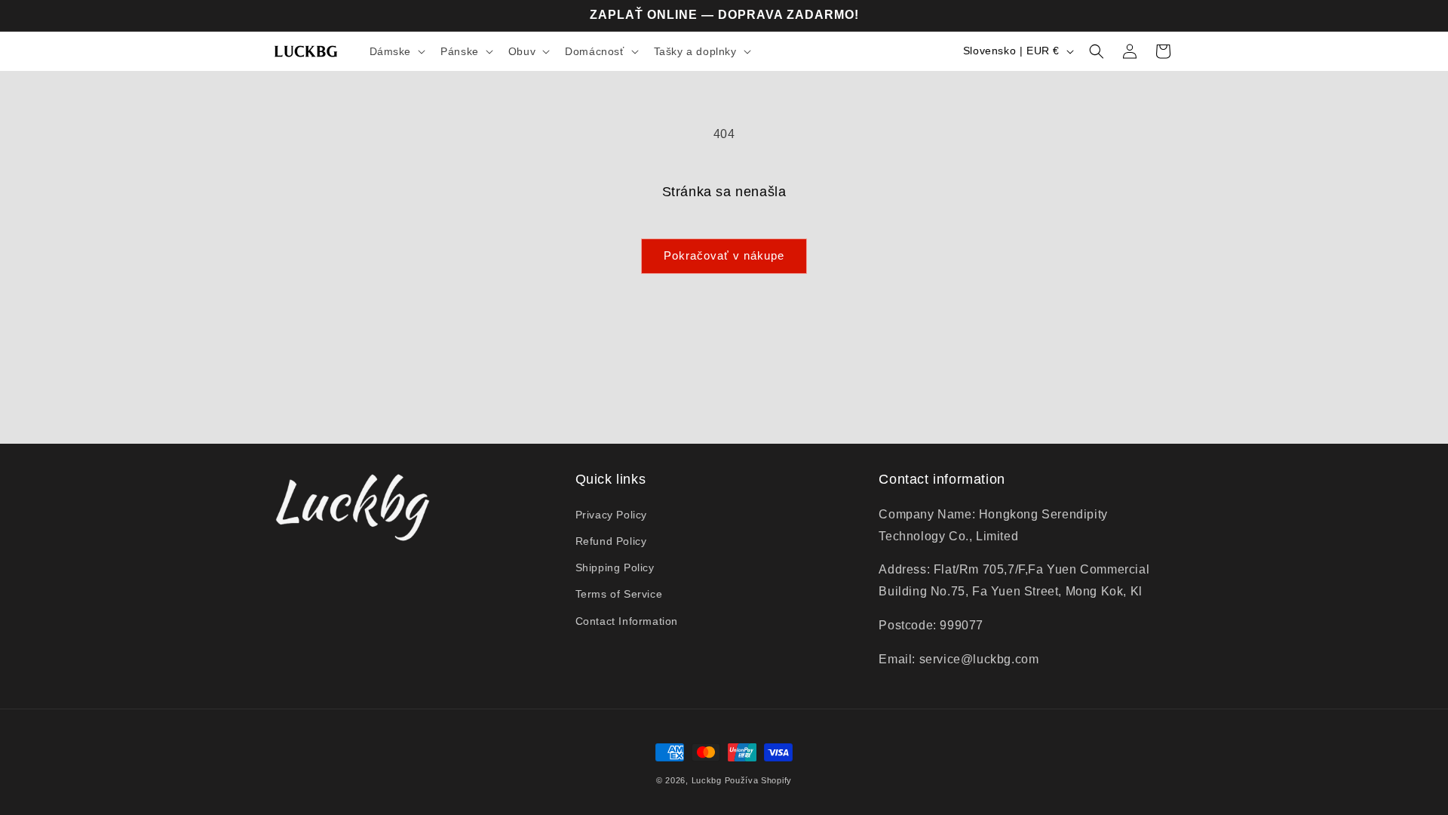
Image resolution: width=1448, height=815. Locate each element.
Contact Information (626, 621)
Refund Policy (611, 541)
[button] (396, 51)
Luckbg (707, 780)
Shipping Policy (615, 567)
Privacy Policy (611, 515)
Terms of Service (619, 594)
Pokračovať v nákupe (724, 255)
